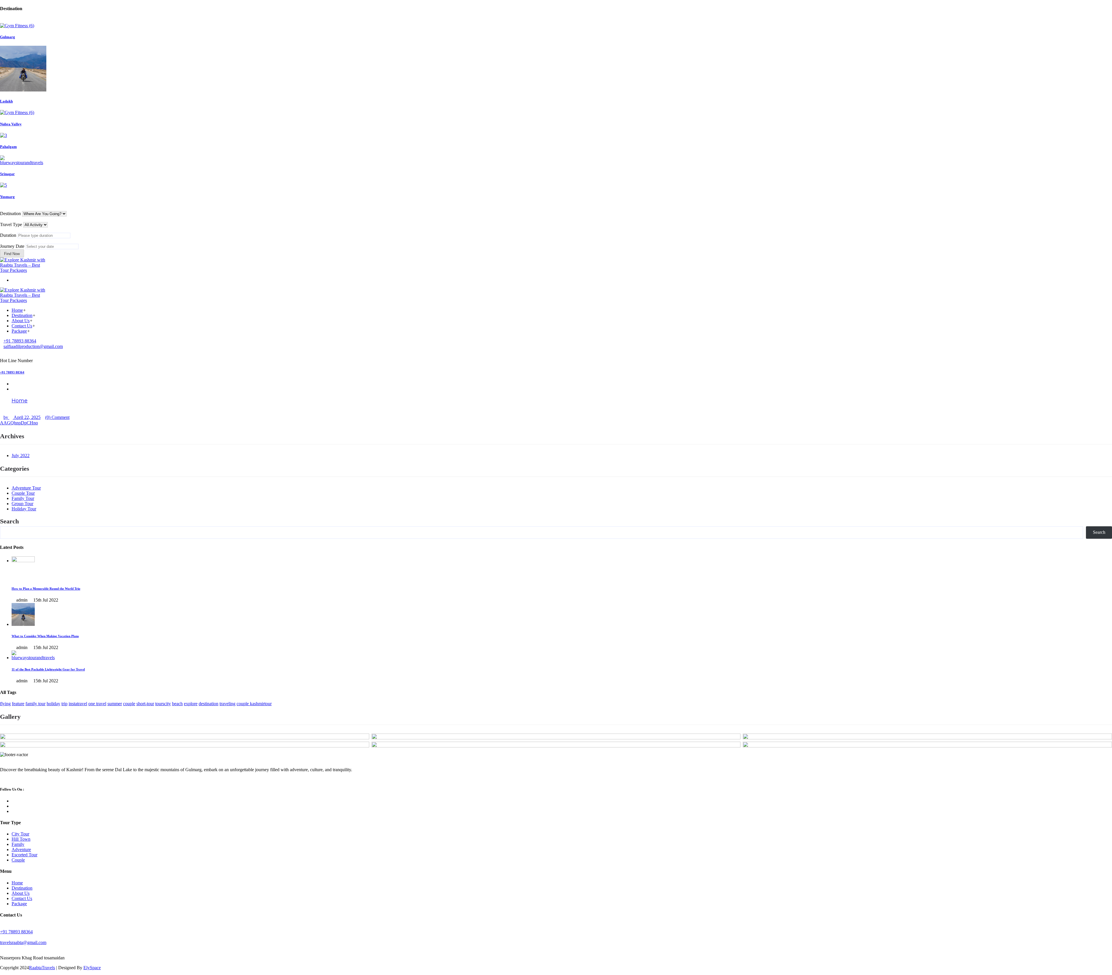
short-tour (145, 703)
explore (190, 703)
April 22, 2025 (27, 417)
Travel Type (11, 224)
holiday (53, 703)
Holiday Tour (24, 508)
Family (18, 844)
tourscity (163, 703)
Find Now (12, 254)
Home (17, 310)
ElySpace (92, 967)
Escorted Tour (24, 854)
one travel (97, 703)
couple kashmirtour (254, 703)
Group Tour (22, 503)
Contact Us (22, 325)
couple (129, 703)
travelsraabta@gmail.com (23, 942)
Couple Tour (23, 493)
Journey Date (12, 246)
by (6, 417)
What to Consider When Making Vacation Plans (45, 636)
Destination (10, 213)
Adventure (21, 849)
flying (5, 703)
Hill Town (21, 839)
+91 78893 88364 (19, 340)
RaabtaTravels (42, 967)
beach (177, 703)
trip (64, 703)
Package (19, 331)
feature (18, 703)
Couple (18, 859)
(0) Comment (57, 417)
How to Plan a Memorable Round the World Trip (46, 588)
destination (208, 703)
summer (114, 703)
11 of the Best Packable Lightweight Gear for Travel (48, 669)
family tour (35, 703)
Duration (8, 235)
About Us (21, 320)
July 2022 (21, 455)
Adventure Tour (26, 487)
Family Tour (23, 498)
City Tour (20, 833)
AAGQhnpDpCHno (19, 422)
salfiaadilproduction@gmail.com (33, 346)
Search (9, 521)
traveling (227, 703)
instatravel (78, 703)
